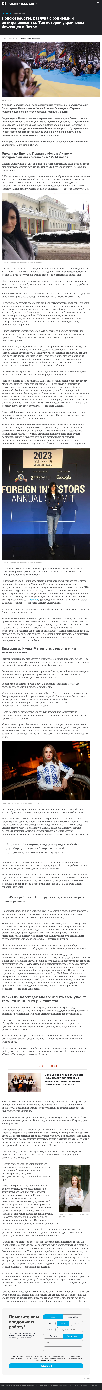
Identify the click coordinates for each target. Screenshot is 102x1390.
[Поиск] (98, 3)
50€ (77, 1323)
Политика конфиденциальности (84, 1385)
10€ (49, 1323)
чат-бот (33, 599)
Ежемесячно (73, 1336)
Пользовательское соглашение (59, 1385)
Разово (53, 1336)
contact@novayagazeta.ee (46, 1360)
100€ (49, 1329)
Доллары (73, 1317)
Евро (53, 1317)
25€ (63, 1323)
